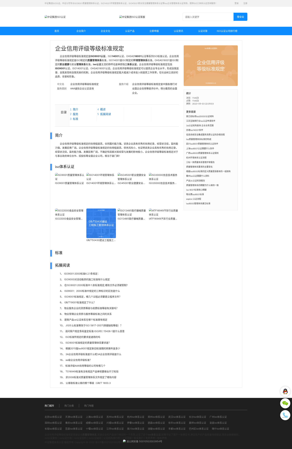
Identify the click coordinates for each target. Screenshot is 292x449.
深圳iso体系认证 (53, 422)
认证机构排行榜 (111, 437)
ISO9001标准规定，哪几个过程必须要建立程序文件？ (92, 296)
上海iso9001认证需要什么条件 (200, 148)
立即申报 (154, 30)
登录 (237, 3)
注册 (245, 3)
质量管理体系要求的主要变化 (199, 167)
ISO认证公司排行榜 (227, 30)
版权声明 (162, 437)
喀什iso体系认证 (220, 428)
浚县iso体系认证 (218, 422)
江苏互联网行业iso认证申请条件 (200, 121)
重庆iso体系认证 (73, 422)
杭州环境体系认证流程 (196, 157)
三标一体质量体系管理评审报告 (200, 162)
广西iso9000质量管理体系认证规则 (202, 153)
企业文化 (105, 30)
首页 (56, 30)
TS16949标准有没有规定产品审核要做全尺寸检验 (92, 371)
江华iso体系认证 (115, 428)
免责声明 (150, 437)
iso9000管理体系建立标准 (198, 203)
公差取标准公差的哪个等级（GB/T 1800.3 (88, 382)
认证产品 (130, 30)
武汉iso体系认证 (177, 416)
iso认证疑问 (95, 437)
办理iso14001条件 (194, 130)
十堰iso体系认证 (94, 428)
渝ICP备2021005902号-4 (109, 442)
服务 (75, 114)
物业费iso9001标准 (195, 194)
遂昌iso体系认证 (156, 422)
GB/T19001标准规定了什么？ (80, 302)
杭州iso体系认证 (135, 416)
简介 (75, 109)
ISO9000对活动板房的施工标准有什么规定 (87, 279)
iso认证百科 (80, 437)
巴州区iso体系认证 (199, 428)
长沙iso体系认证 (197, 416)
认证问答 (203, 30)
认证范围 (127, 437)
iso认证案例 (51, 437)
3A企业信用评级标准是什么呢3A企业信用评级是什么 (93, 354)
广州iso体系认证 (218, 416)
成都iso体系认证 (94, 422)
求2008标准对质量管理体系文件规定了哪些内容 (91, 377)
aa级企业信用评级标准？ (79, 359)
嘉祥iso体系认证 (197, 422)
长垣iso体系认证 (53, 428)
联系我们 (138, 437)
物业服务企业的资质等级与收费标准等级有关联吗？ (91, 308)
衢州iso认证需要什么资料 (197, 176)
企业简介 (81, 30)
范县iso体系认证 (73, 428)
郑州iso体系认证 (156, 416)
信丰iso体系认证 (177, 422)
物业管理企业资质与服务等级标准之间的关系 (88, 313)
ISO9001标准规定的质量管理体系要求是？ (88, 342)
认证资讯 (178, 30)
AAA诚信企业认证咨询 (82, 88)
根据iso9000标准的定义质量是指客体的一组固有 (208, 171)
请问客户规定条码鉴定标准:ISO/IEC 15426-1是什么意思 (95, 331)
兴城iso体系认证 (115, 422)
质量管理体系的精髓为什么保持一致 (202, 185)
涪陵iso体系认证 (156, 428)
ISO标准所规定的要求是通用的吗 (82, 336)
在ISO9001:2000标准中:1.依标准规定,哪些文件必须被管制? (96, 285)
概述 (103, 109)
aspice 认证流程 (193, 199)
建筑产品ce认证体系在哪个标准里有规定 (85, 319)
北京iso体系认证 (53, 416)
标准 (75, 118)
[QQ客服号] (285, 391)
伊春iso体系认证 (135, 422)
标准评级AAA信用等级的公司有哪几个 (85, 365)
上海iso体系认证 (94, 416)
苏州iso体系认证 (115, 416)
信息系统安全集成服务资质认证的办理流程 (205, 134)
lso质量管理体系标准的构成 (198, 139)
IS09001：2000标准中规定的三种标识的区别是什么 (92, 290)
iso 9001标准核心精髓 (196, 190)
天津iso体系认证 (73, 416)
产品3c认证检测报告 (195, 180)
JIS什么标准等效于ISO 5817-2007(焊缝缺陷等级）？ (94, 325)
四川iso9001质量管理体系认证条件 (202, 144)
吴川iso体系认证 (135, 428)
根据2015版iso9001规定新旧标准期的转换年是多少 (93, 348)
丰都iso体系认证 (177, 428)
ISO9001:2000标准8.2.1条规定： (82, 273)
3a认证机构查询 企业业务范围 (200, 125)
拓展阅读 (105, 114)
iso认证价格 (65, 437)
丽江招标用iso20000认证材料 (200, 116)
